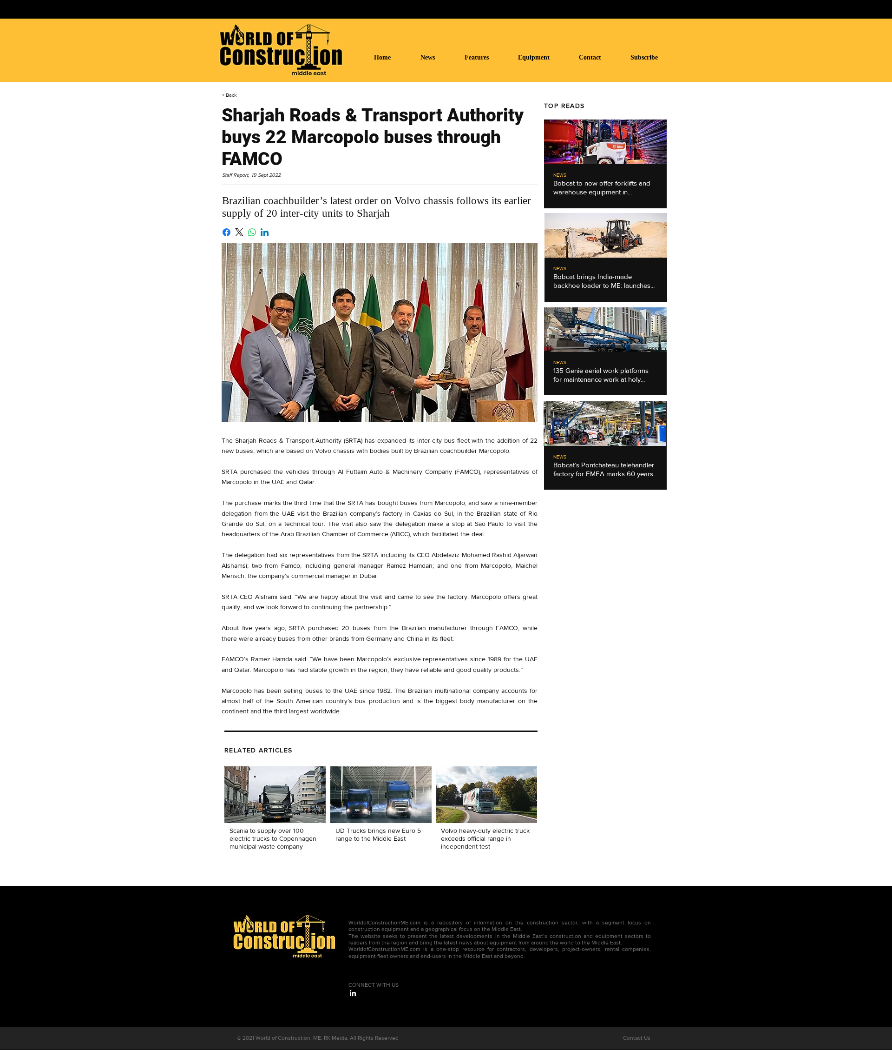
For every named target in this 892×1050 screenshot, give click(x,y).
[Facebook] (226, 232)
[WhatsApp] (252, 232)
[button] (541, 57)
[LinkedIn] (265, 232)
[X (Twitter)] (239, 232)
